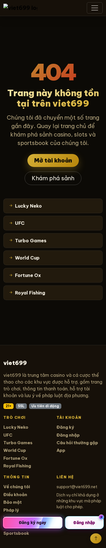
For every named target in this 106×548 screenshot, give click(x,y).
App (61, 450)
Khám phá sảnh (53, 178)
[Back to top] (95, 538)
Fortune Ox (15, 458)
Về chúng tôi (16, 486)
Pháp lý (11, 510)
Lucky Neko (15, 427)
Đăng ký (65, 427)
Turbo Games (18, 442)
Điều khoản (15, 494)
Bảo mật (12, 502)
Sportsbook (16, 533)
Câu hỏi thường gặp (77, 442)
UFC (7, 435)
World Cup (14, 450)
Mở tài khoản (53, 160)
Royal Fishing (17, 465)
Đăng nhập (68, 435)
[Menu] (95, 8)
